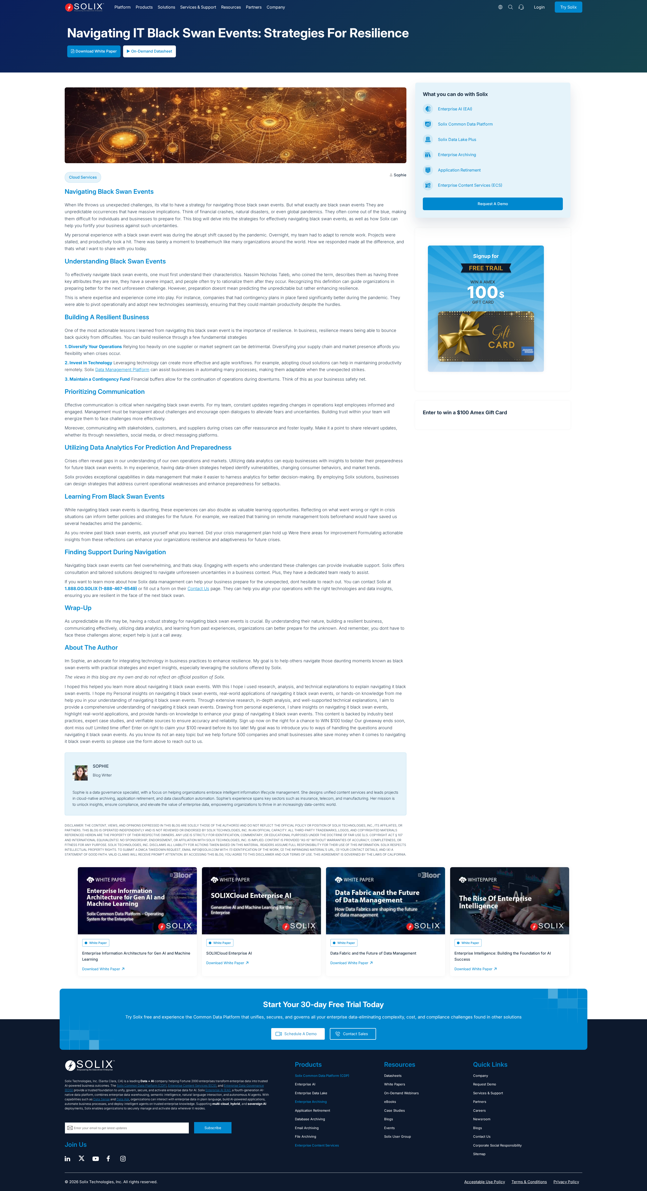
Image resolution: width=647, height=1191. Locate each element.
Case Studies (394, 1110)
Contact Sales (355, 1033)
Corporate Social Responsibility (497, 1145)
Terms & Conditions (529, 1181)
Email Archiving (307, 1128)
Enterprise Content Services (317, 1145)
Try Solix (568, 7)
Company (276, 7)
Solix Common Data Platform (465, 124)
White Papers (394, 1084)
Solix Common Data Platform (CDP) (142, 1085)
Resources (231, 7)
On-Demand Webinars (401, 1093)
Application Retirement (459, 170)
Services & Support (198, 7)
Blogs (388, 1119)
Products (144, 7)
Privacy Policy (566, 1181)
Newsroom (481, 1119)
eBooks (390, 1102)
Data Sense (101, 1099)
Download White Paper (96, 51)
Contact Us (198, 588)
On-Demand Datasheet (151, 51)
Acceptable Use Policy (484, 1181)
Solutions (166, 7)
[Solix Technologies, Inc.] (84, 7)
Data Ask (123, 1099)
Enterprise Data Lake (311, 1093)
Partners (254, 7)
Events (389, 1128)
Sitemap (479, 1154)
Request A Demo (493, 203)
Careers (479, 1110)
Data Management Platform (122, 369)
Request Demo (484, 1084)
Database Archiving (310, 1119)
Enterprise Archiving (457, 154)
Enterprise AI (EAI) (455, 108)
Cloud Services (83, 177)
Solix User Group (397, 1136)
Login (539, 7)
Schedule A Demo (300, 1033)
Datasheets (393, 1076)
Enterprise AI (305, 1084)
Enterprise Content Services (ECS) (470, 185)
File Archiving (305, 1136)
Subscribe (212, 1128)
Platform (122, 7)
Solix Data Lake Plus (457, 139)
